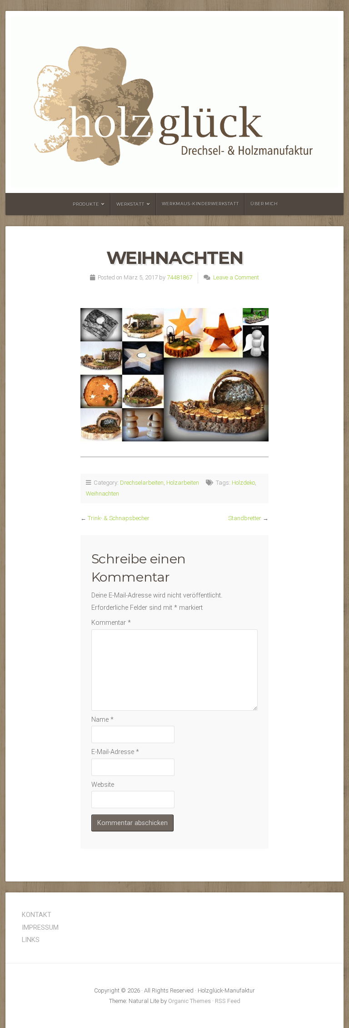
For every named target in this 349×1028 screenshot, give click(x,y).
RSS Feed (227, 1001)
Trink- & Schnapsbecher (119, 518)
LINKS (31, 940)
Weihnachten (102, 493)
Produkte (86, 204)
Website (102, 785)
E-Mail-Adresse (115, 752)
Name (102, 720)
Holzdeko (243, 482)
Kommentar (111, 623)
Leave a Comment (236, 277)
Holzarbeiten (182, 482)
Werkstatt (130, 204)
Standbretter (244, 518)
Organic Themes (189, 1001)
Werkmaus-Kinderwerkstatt (200, 203)
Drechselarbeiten (142, 482)
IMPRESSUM (40, 928)
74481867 (179, 277)
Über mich (264, 203)
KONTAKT (36, 915)
